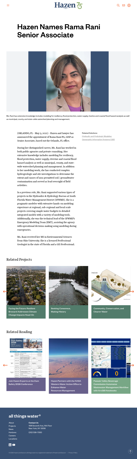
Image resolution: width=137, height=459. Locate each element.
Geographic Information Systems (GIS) (98, 139)
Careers (12, 435)
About (11, 422)
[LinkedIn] (10, 444)
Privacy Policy (72, 452)
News (11, 429)
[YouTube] (13, 444)
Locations (13, 438)
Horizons (12, 432)
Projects (12, 425)
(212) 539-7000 (35, 432)
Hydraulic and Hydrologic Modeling (97, 136)
